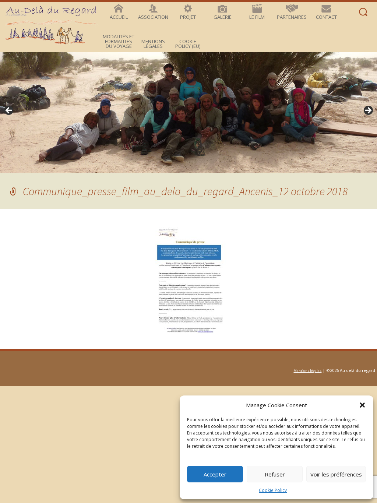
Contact (326, 17)
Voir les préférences (336, 474)
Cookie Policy (273, 490)
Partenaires (292, 17)
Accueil (119, 17)
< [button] (9, 110)
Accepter (215, 474)
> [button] (367, 110)
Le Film (257, 17)
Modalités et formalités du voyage (118, 41)
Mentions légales (153, 43)
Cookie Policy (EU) (187, 43)
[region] (188, 112)
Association (153, 17)
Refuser (275, 474)
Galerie (223, 17)
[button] (362, 405)
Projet (188, 17)
